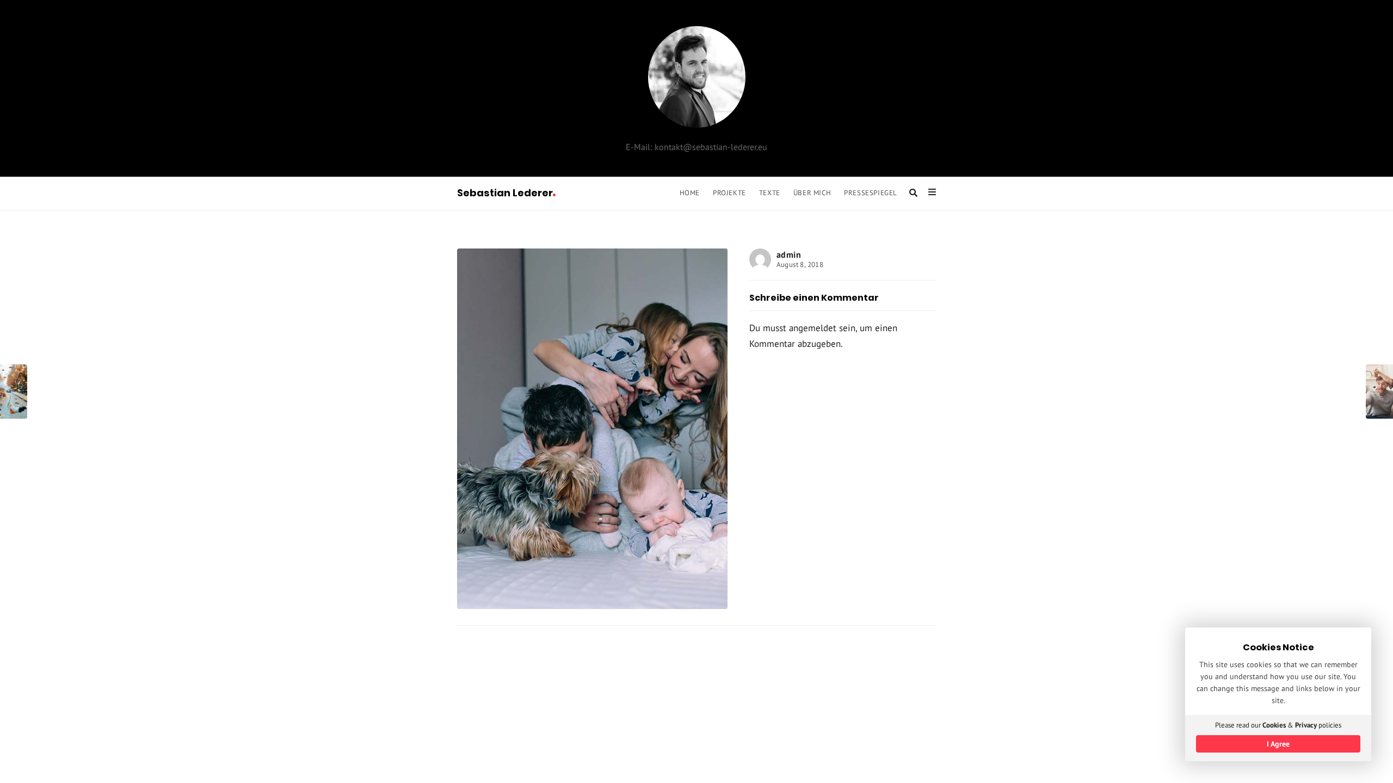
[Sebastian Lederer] (696, 77)
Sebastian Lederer (505, 193)
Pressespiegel (870, 192)
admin (789, 254)
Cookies (1274, 725)
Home (690, 192)
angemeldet (812, 328)
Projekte (729, 192)
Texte (769, 192)
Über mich (812, 192)
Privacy (1306, 725)
